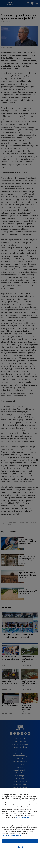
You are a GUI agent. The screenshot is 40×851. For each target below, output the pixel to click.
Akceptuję (20, 841)
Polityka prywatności (23, 817)
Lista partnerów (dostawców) (12, 835)
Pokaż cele (20, 847)
